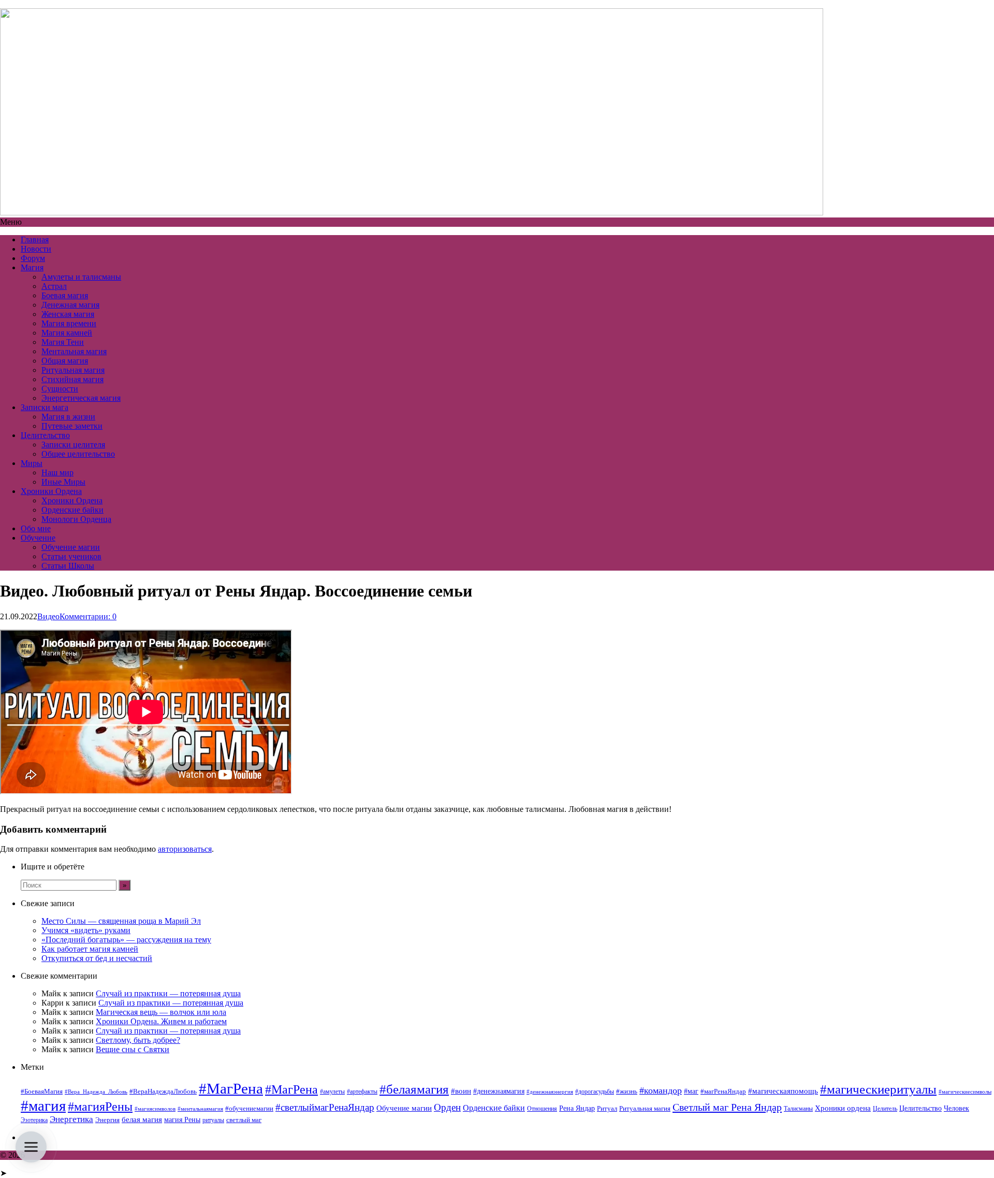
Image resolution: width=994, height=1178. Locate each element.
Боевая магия (64, 295)
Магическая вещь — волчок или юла (161, 1012)
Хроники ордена (843, 1107)
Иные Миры (63, 481)
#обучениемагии (249, 1108)
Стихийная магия (72, 379)
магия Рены (182, 1120)
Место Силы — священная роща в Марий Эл (121, 921)
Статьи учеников (71, 556)
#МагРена (231, 1088)
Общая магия (64, 360)
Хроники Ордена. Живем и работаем (161, 1021)
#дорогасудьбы (594, 1091)
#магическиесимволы (965, 1092)
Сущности (59, 388)
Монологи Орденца (76, 519)
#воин (461, 1091)
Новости (36, 248)
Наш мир (57, 472)
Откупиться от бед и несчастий (96, 958)
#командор (660, 1090)
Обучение (38, 537)
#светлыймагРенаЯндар (324, 1107)
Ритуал (607, 1108)
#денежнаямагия (498, 1091)
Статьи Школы (67, 565)
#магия (43, 1105)
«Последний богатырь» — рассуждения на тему (126, 939)
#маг (691, 1091)
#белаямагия (414, 1089)
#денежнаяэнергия (550, 1092)
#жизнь (626, 1091)
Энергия (107, 1120)
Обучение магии (70, 547)
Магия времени (68, 323)
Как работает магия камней (89, 948)
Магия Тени (62, 342)
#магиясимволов (155, 1109)
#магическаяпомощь (783, 1090)
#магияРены (100, 1106)
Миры (31, 463)
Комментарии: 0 (88, 616)
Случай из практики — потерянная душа (168, 993)
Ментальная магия (74, 351)
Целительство (45, 435)
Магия (32, 267)
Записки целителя (73, 444)
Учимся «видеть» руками (85, 930)
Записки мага (44, 407)
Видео (48, 616)
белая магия (142, 1119)
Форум (33, 258)
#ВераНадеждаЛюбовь (163, 1091)
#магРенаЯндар (723, 1091)
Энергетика (71, 1119)
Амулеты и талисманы (81, 276)
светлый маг (243, 1120)
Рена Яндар (577, 1108)
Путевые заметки (72, 425)
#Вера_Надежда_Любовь (96, 1092)
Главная (35, 239)
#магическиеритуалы (878, 1089)
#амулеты (332, 1091)
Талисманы (798, 1109)
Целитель (885, 1109)
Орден (447, 1107)
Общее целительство (78, 453)
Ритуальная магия (73, 370)
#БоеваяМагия (42, 1091)
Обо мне (36, 528)
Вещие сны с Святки (132, 1049)
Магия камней (66, 332)
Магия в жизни (68, 416)
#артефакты (362, 1091)
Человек (956, 1108)
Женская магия (67, 314)
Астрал (54, 286)
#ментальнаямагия (200, 1109)
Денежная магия (70, 304)
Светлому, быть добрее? (138, 1040)
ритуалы (213, 1120)
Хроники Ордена (51, 491)
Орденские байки (72, 509)
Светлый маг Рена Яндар (727, 1107)
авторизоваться (185, 849)
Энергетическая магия (81, 398)
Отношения (542, 1108)
